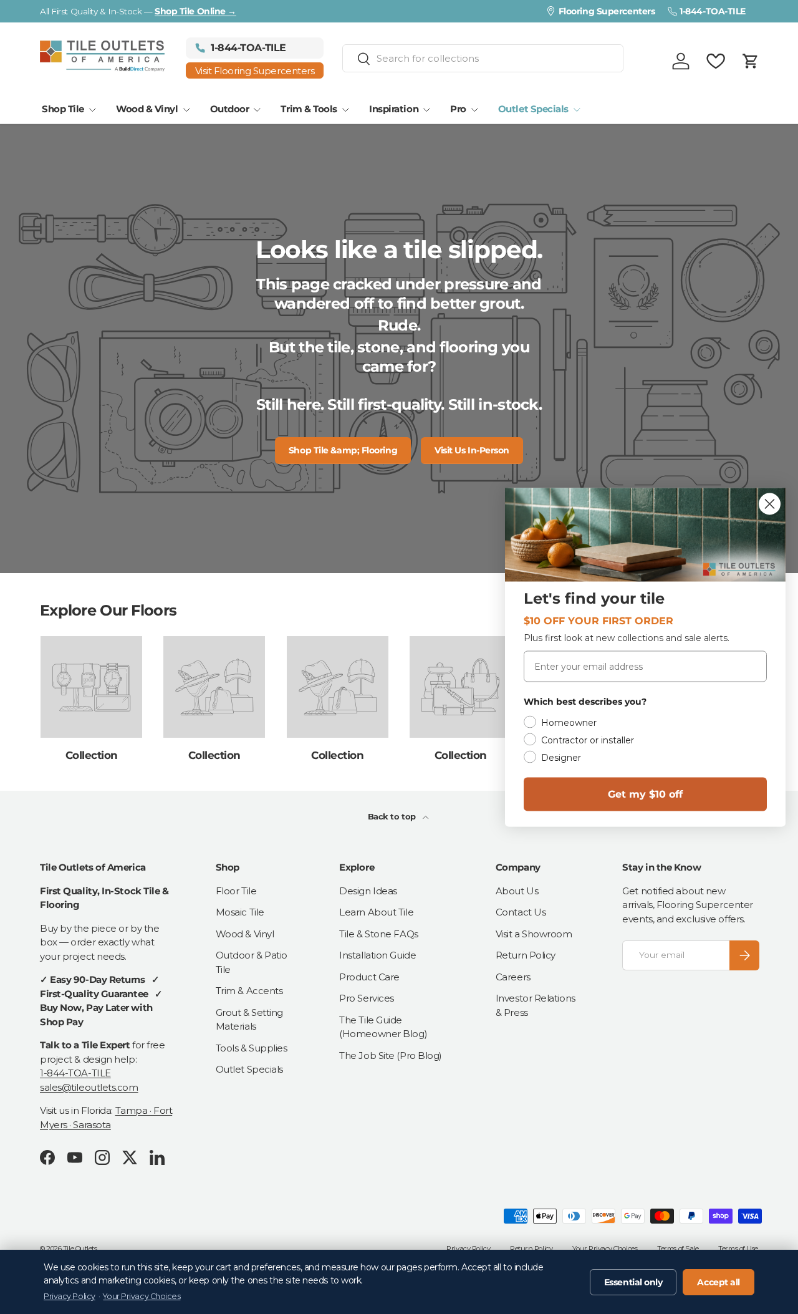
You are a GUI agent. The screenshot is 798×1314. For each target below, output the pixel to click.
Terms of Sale (677, 1248)
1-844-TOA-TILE (75, 1073)
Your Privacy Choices (604, 1248)
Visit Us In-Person (472, 450)
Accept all (718, 1282)
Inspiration (393, 109)
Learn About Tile (376, 912)
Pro (458, 109)
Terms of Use (738, 1248)
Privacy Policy (468, 1248)
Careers (513, 977)
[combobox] (483, 58)
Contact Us (521, 912)
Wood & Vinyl (147, 109)
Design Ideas (368, 891)
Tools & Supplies (251, 1048)
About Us (517, 891)
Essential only (633, 1282)
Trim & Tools (309, 109)
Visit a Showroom (534, 934)
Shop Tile (63, 109)
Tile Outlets (80, 1248)
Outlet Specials (533, 109)
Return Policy (525, 955)
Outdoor (229, 109)
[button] (750, 61)
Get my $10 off (645, 794)
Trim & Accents (249, 991)
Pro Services (366, 998)
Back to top (393, 816)
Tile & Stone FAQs (378, 934)
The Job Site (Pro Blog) (390, 1055)
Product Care (369, 977)
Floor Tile (236, 891)
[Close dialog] (770, 503)
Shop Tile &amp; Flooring (343, 450)
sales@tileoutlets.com (89, 1087)
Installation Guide (377, 955)
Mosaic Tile (240, 912)
